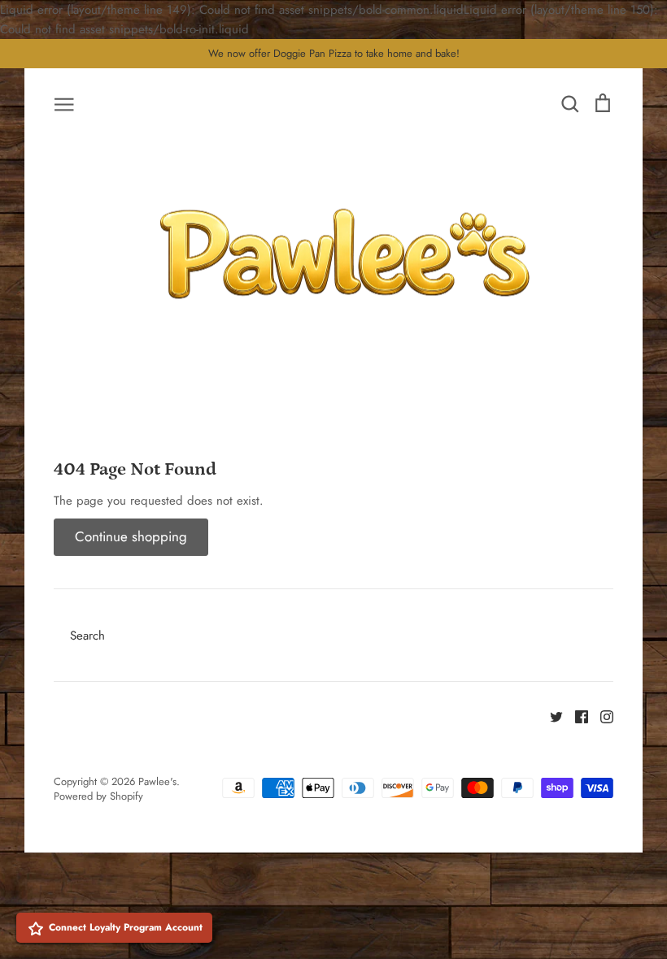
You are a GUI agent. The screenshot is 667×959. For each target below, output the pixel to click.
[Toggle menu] (64, 103)
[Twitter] (550, 716)
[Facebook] (575, 716)
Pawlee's (157, 781)
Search (87, 635)
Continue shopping (131, 536)
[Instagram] (600, 716)
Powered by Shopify (98, 796)
